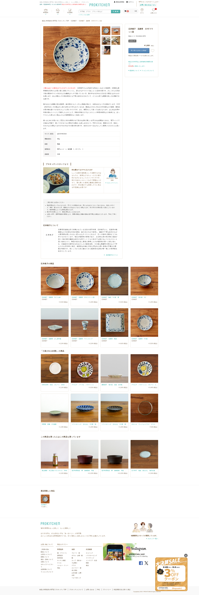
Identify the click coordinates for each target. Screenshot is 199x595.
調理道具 (60, 555)
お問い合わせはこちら (148, 5)
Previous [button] (46, 54)
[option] (71, 54)
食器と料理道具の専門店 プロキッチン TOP (55, 21)
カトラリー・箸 (76, 568)
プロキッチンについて (76, 589)
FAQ (98, 589)
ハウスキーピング (91, 555)
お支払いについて (46, 554)
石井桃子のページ (111, 255)
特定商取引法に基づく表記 (122, 589)
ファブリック (90, 558)
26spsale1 (177, 588)
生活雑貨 (69, 12)
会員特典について (46, 569)
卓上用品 (74, 570)
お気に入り (154, 11)
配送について (45, 552)
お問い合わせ (90, 589)
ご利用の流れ (45, 549)
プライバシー (107, 589)
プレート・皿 (76, 553)
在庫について (45, 562)
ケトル (59, 563)
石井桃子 (74, 21)
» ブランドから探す (84, 14)
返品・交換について (47, 559)
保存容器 (60, 558)
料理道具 (45, 12)
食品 (87, 565)
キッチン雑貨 (61, 560)
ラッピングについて (148, 70)
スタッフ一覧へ (153, 538)
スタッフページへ (112, 183)
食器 (58, 12)
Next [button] (96, 54)
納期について (45, 557)
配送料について (134, 70)
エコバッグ (89, 553)
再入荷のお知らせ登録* (139, 50)
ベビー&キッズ (76, 578)
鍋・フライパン (62, 553)
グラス (74, 565)
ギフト (142, 13)
